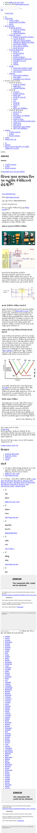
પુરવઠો (11, 66)
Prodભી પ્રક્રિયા (18, 94)
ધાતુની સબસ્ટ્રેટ (18, 48)
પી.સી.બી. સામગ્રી (19, 97)
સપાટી (15, 99)
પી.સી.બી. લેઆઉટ (19, 29)
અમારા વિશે (9, 19)
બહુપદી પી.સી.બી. (19, 39)
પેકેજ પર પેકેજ (18, 119)
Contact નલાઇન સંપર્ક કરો (9, 445)
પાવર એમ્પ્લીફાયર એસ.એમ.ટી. (11, 481)
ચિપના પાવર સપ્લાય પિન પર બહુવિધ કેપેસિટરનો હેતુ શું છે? (17, 147)
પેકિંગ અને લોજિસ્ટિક (20, 108)
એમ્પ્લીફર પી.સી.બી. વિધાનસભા (24, 482)
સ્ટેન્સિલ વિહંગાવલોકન (21, 75)
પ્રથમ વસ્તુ (17, 123)
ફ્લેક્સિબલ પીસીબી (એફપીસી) (23, 42)
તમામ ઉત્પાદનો (20, 486)
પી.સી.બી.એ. (17, 112)
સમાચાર (7, 130)
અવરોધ (5, 388)
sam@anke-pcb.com (11, 564)
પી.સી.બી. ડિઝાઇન (15, 28)
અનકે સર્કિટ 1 (9, 549)
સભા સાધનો (17, 125)
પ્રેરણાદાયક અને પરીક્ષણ (21, 126)
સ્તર (14, 101)
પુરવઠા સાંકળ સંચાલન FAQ (22, 70)
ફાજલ (7, 137)
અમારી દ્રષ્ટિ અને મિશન (17, 22)
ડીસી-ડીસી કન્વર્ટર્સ (22, 311)
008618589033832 (11, 533)
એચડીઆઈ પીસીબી (20, 44)
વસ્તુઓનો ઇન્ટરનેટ (19, 61)
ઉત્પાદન (16, 114)
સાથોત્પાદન (17, 31)
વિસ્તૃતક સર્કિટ (28, 481)
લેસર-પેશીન (17, 77)
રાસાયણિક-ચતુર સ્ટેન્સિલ (21, 79)
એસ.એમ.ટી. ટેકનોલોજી (21, 116)
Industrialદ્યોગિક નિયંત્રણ (22, 59)
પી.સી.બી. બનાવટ (15, 35)
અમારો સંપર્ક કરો (10, 139)
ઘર (6, 17)
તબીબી (15, 62)
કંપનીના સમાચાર (14, 132)
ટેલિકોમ (15, 64)
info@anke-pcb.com (22, 4)
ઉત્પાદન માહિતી (18, 53)
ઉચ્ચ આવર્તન (7, 350)
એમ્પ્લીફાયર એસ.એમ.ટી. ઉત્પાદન (13, 484)
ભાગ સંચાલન (17, 72)
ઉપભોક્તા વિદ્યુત (19, 57)
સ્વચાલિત (16, 55)
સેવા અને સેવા (9, 26)
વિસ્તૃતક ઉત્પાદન (7, 482)
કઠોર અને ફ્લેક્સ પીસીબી (22, 40)
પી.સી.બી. (16, 51)
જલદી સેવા (17, 95)
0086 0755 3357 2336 (16, 2)
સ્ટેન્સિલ (12, 73)
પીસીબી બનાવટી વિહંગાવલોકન (23, 37)
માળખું (11, 24)
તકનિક (11, 134)
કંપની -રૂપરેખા (14, 20)
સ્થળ (34, 479)
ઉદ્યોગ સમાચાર (14, 136)
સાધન (15, 106)
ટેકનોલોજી (16, 117)
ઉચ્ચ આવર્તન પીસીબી (20, 46)
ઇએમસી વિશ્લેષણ (19, 33)
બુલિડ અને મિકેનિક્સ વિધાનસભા (24, 121)
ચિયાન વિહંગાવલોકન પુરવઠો (22, 68)
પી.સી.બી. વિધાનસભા (16, 50)
